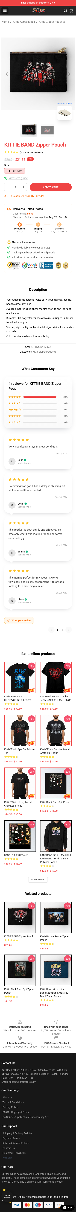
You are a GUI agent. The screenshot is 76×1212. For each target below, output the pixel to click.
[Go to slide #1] (28, 130)
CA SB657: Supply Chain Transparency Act (25, 1117)
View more (38, 879)
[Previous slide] (7, 74)
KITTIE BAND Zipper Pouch (19, 936)
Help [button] (70, 1207)
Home (5, 21)
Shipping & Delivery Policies (17, 1133)
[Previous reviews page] (51, 630)
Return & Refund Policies (15, 1143)
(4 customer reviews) (31, 152)
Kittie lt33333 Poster (16, 855)
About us (7, 1097)
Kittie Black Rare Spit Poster (55, 802)
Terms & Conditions (13, 1102)
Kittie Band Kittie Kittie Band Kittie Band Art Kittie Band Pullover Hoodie (55, 858)
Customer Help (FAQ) (14, 1153)
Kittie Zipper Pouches (52, 21)
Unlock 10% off (7, 1196)
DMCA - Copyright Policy (15, 1112)
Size (6, 165)
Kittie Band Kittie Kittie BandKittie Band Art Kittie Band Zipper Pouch (54, 993)
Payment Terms (11, 1138)
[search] (65, 10)
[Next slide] (69, 74)
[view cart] (71, 10)
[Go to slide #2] (47, 130)
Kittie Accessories (24, 21)
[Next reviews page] (68, 630)
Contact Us (8, 1148)
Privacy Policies (10, 1107)
